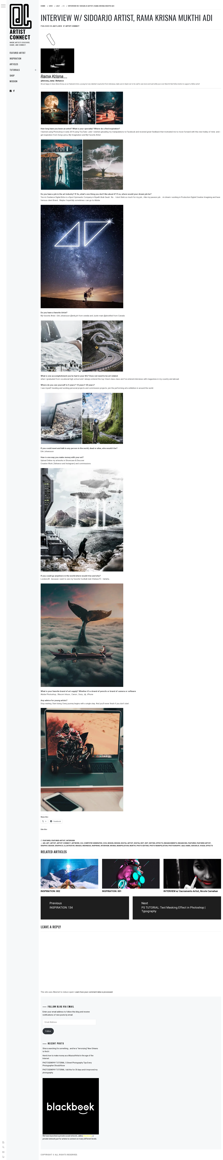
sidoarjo (195, 846)
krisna (113, 846)
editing (152, 843)
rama (188, 846)
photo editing (143, 846)
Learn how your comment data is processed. (94, 992)
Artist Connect (20, 34)
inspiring (96, 846)
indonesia (86, 846)
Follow (48, 1031)
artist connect (64, 843)
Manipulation (123, 846)
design (117, 843)
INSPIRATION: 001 (111, 891)
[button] (54, 108)
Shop (12, 75)
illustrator (69, 846)
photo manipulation (159, 846)
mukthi (133, 846)
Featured (47, 840)
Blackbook (87, 1136)
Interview (70, 840)
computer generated (93, 843)
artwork (75, 843)
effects (159, 843)
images (78, 846)
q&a (183, 846)
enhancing (182, 843)
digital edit (139, 843)
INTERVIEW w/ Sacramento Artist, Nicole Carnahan (191, 891)
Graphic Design (47, 846)
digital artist (127, 843)
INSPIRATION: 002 (50, 891)
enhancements (170, 843)
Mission (13, 81)
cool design (108, 843)
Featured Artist (18, 52)
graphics (59, 846)
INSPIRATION (15, 58)
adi (44, 843)
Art (47, 843)
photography (174, 846)
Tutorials (15, 69)
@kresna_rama (47, 81)
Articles (14, 64)
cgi (81, 843)
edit (146, 843)
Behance (60, 81)
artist (53, 843)
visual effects (206, 846)
